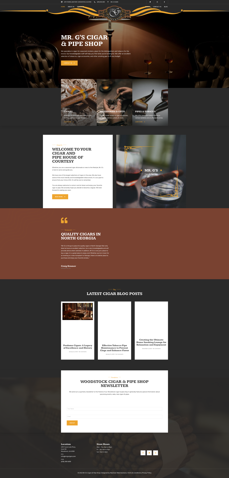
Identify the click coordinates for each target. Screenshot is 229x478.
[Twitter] (150, 2)
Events (147, 7)
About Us (71, 7)
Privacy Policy (146, 473)
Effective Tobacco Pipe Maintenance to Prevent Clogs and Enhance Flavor (114, 348)
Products (80, 7)
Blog (166, 7)
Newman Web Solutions (118, 473)
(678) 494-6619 (66, 461)
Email (62, 454)
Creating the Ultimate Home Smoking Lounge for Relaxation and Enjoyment (151, 342)
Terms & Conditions (134, 473)
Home (63, 7)
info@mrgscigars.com (68, 456)
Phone (62, 459)
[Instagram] (157, 2)
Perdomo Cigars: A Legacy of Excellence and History (77, 346)
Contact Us (157, 7)
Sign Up (72, 423)
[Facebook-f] (164, 2)
